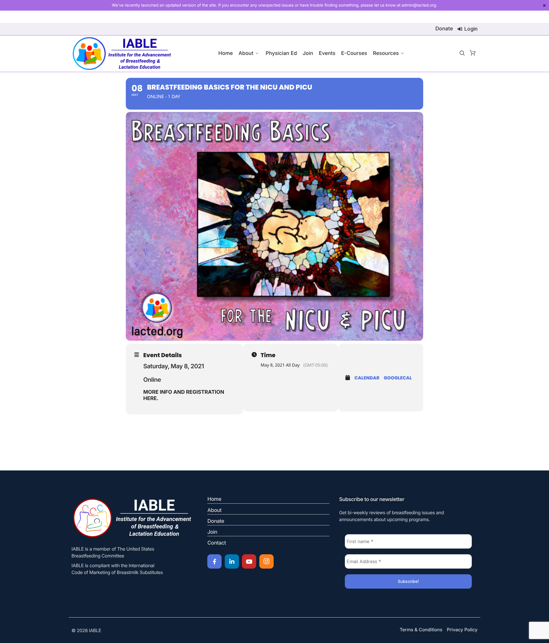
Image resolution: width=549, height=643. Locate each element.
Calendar (366, 378)
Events (327, 53)
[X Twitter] (232, 561)
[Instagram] (266, 561)
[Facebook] (214, 561)
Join (308, 53)
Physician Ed (281, 53)
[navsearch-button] (462, 53)
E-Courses (354, 53)
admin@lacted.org (418, 5)
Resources (386, 53)
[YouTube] (249, 561)
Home (225, 53)
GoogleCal (398, 378)
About (245, 53)
